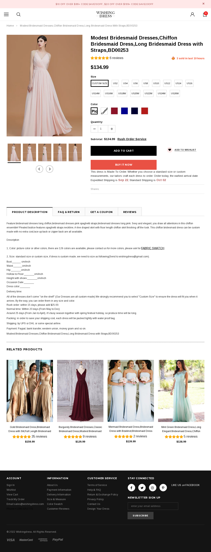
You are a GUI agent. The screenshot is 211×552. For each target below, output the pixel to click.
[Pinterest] (163, 487)
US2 (115, 83)
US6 (135, 83)
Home (10, 25)
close (203, 4)
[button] (107, 58)
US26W (175, 93)
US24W (161, 93)
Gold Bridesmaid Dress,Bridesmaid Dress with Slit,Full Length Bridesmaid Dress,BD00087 (29, 429)
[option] (44, 85)
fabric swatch (152, 248)
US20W (135, 93)
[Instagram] (152, 487)
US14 (178, 83)
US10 (156, 83)
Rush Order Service (132, 139)
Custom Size (99, 83)
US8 (145, 83)
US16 (189, 83)
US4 (125, 83)
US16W (109, 93)
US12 (167, 83)
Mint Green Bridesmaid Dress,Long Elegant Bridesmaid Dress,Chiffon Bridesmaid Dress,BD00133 (181, 429)
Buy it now (123, 164)
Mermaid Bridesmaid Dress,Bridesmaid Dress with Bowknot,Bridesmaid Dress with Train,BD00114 (131, 429)
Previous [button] (39, 169)
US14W (96, 93)
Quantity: (97, 122)
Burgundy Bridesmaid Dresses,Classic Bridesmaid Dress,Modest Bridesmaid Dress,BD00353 (80, 429)
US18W (122, 93)
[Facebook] (131, 487)
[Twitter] (142, 487)
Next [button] (49, 169)
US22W (148, 93)
